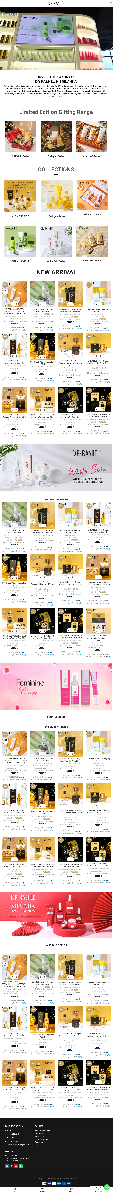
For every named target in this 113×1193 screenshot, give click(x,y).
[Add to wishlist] (16, 304)
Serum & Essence (8, 366)
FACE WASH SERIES (98, 316)
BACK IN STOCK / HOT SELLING (42, 314)
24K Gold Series (20, 156)
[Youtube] (16, 1166)
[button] (40, 304)
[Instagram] (11, 1166)
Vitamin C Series (91, 156)
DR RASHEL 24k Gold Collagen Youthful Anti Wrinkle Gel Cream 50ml (70, 363)
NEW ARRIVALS (47, 316)
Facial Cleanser (64, 314)
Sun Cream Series (92, 260)
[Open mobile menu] (3, 3)
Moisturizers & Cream (70, 368)
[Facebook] (7, 1166)
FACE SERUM (37, 316)
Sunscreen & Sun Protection (14, 316)
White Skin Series (56, 261)
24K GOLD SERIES (75, 314)
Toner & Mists (36, 367)
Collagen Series (56, 156)
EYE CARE (92, 368)
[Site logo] (56, 3)
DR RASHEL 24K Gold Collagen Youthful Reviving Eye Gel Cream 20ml (98, 363)
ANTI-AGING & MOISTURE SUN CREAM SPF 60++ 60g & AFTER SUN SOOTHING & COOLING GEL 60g (14, 311)
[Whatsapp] (21, 1166)
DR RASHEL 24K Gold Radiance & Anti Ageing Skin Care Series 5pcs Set (98, 638)
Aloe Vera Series (20, 260)
